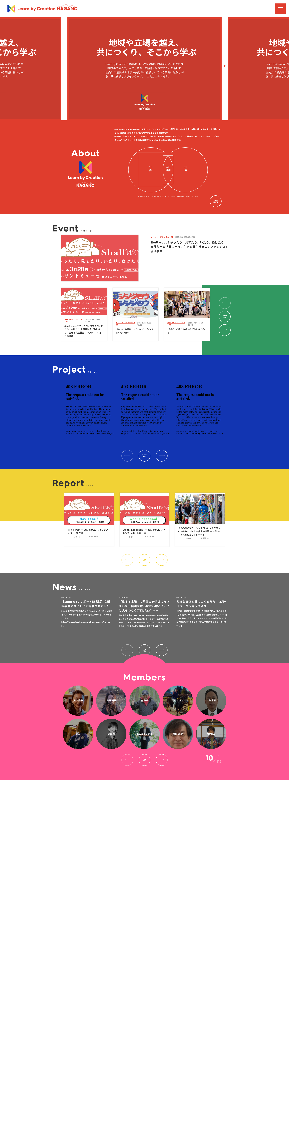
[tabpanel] (84, 314)
